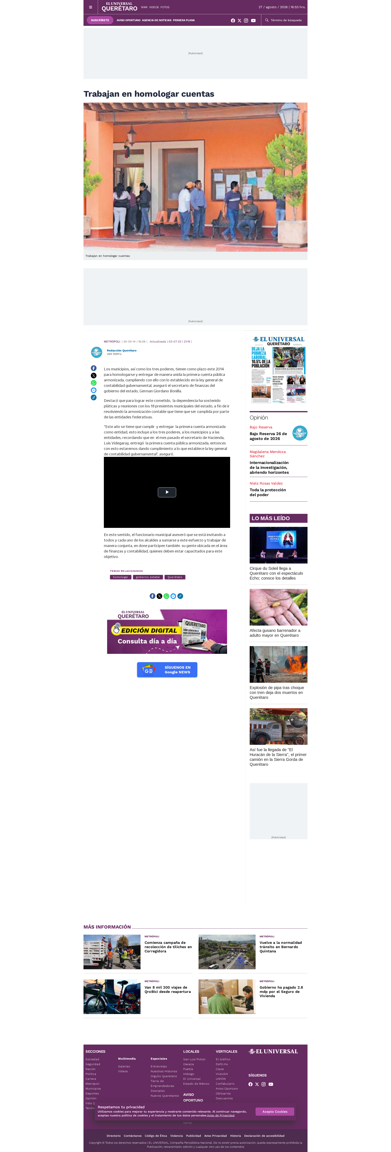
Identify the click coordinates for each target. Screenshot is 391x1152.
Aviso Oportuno (128, 20)
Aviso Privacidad (215, 1135)
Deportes (92, 1093)
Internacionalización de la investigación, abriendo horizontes (269, 467)
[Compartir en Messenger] (94, 390)
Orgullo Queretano (164, 1076)
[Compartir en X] (94, 375)
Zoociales (158, 1090)
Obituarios (223, 1093)
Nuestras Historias (164, 1071)
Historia (235, 1135)
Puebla (188, 1069)
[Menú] (90, 7)
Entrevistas (159, 1066)
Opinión (259, 417)
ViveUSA (222, 1073)
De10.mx (222, 1064)
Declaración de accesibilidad (264, 1135)
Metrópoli (112, 341)
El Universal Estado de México (196, 1081)
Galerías (124, 1066)
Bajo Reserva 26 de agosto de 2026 (268, 436)
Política (91, 1073)
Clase (220, 1069)
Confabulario (225, 1083)
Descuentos (224, 1098)
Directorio (114, 1135)
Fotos (164, 7)
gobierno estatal (148, 577)
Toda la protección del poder (268, 492)
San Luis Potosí (194, 1059)
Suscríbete (100, 20)
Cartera (91, 1078)
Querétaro (175, 577)
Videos (154, 7)
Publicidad (193, 1135)
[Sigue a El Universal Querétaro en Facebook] (234, 21)
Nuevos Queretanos (165, 1095)
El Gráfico (223, 1059)
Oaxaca (188, 1064)
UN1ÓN (221, 1078)
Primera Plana (184, 20)
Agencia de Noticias (156, 20)
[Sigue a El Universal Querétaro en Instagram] (247, 21)
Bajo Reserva (261, 427)
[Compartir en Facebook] (94, 368)
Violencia (176, 1135)
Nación (91, 1069)
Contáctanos (133, 1135)
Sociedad (92, 1059)
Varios (187, 1122)
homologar (120, 577)
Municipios (93, 1088)
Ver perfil (114, 354)
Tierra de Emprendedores (162, 1083)
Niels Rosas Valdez (266, 483)
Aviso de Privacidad (220, 1115)
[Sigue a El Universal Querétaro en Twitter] (240, 21)
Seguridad (93, 1064)
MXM (144, 7)
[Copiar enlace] (94, 397)
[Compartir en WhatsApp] (94, 383)
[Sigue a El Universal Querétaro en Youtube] (254, 21)
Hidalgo (188, 1073)
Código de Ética (156, 1135)
